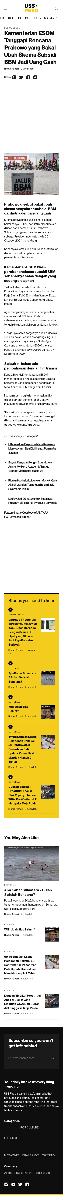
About (8, 1172)
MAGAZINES (12, 1155)
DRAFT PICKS (31, 1155)
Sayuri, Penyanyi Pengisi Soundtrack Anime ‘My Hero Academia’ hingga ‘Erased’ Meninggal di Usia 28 (30, 466)
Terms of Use (42, 1172)
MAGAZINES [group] (52, 18)
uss (11, 436)
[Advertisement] (31, 119)
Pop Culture (12, 28)
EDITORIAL (11, 1138)
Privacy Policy (23, 1172)
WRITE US (48, 1155)
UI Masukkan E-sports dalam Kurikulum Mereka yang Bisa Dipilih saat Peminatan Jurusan (32, 448)
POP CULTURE (28, 18)
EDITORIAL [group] (7, 18)
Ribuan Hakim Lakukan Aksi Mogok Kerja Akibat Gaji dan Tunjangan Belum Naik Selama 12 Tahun (32, 484)
